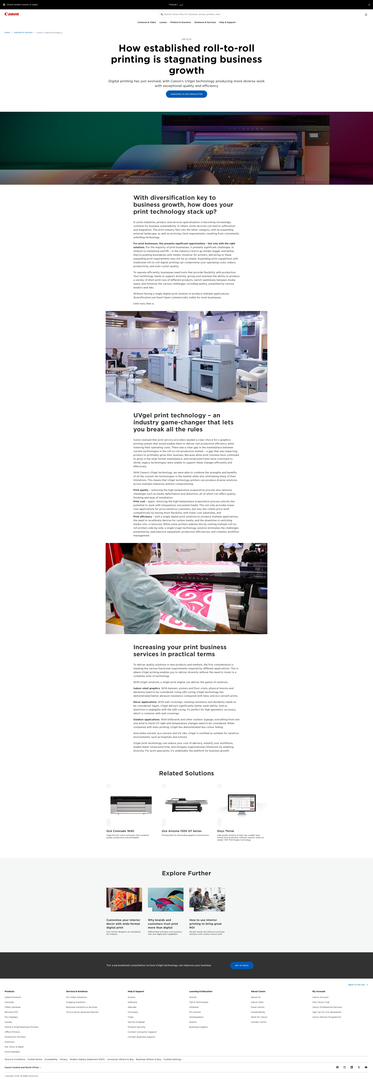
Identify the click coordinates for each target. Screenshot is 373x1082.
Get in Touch (242, 965)
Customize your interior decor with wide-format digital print (123, 923)
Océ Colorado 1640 (120, 831)
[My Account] (366, 14)
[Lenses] (168, 21)
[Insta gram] (344, 1067)
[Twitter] (358, 1067)
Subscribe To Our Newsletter (187, 94)
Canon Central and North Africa (22, 1067)
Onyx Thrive (225, 831)
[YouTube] (366, 1067)
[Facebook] (337, 1067)
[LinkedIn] (351, 1067)
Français (172, 5)
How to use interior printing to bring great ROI (205, 923)
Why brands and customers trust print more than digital (163, 923)
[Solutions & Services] (217, 21)
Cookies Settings (172, 1059)
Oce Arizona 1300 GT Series (182, 831)
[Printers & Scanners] (192, 21)
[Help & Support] (237, 21)
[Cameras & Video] (157, 21)
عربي (181, 5)
